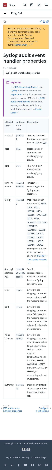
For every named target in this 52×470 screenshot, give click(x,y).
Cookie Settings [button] (38, 457)
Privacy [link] (16, 457)
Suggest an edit (40, 21)
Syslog (14, 90)
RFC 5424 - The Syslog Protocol (37, 257)
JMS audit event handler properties (12, 409)
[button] (39, 5)
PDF (47, 21)
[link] (5, 5)
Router (34, 87)
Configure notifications (42, 409)
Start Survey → (22, 44)
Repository (24, 87)
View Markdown (44, 21)
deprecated (16, 94)
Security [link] (25, 457)
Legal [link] (8, 457)
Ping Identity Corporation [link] (34, 443)
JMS (16, 87)
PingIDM (16, 13)
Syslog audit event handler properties (23, 73)
